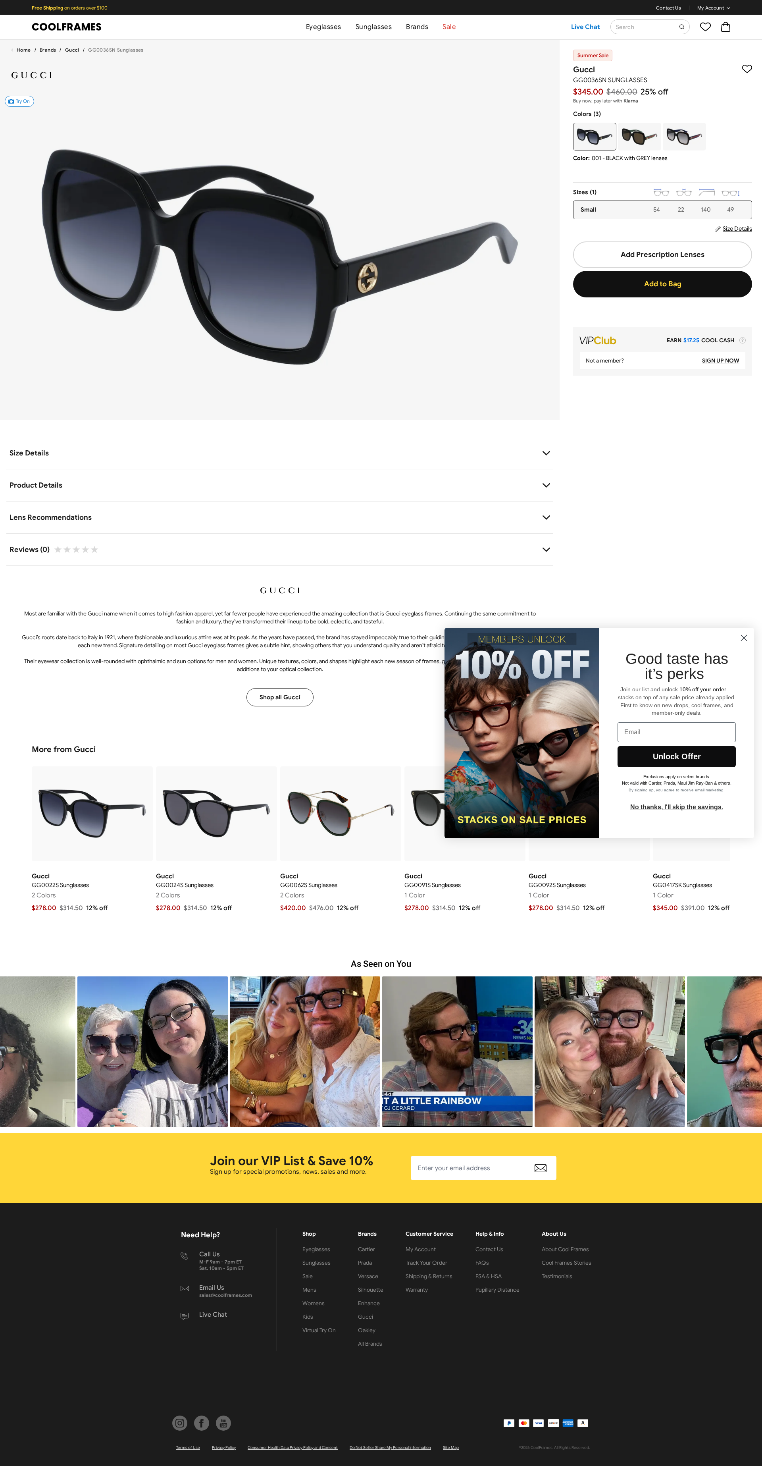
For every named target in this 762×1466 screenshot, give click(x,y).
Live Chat (585, 27)
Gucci (72, 50)
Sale (449, 27)
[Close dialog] (744, 638)
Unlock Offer (677, 756)
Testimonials (557, 1276)
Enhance (369, 1303)
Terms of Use (188, 1447)
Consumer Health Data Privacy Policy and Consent (293, 1447)
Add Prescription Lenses (662, 254)
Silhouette (370, 1289)
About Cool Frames (565, 1249)
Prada (365, 1262)
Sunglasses (374, 27)
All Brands (370, 1343)
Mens (309, 1289)
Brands (417, 27)
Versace (368, 1276)
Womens (313, 1303)
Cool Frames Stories (566, 1262)
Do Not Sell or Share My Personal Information (390, 1447)
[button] (152, 1051)
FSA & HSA (488, 1276)
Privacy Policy (224, 1447)
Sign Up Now (720, 360)
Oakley (366, 1330)
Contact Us (668, 8)
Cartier (366, 1249)
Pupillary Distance (497, 1289)
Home (24, 50)
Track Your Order (426, 1262)
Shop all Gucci (280, 697)
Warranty (417, 1289)
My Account (710, 8)
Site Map (451, 1447)
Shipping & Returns (429, 1276)
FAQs (482, 1262)
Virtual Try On (319, 1330)
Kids (307, 1316)
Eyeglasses (323, 27)
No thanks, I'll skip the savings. (676, 807)
